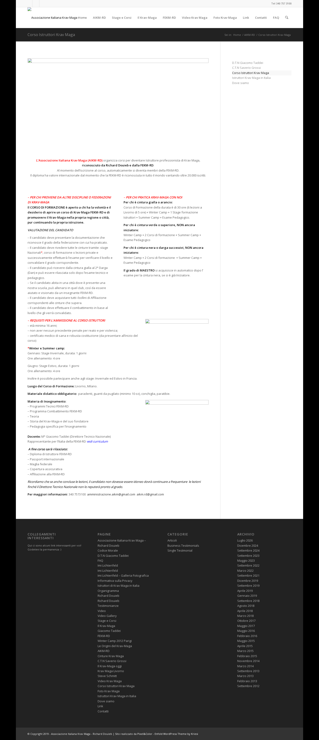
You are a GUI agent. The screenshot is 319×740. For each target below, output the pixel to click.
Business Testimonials (183, 545)
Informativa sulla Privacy (115, 581)
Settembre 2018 (248, 601)
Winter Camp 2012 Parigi (115, 641)
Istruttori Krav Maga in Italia (251, 78)
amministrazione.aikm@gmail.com (111, 494)
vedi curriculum (97, 441)
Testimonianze (108, 606)
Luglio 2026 (245, 540)
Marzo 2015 (245, 651)
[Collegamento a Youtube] (35, 3)
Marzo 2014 (245, 666)
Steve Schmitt (107, 676)
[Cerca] (286, 17)
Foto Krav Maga (109, 691)
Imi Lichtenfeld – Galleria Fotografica (123, 575)
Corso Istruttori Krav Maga (51, 34)
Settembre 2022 (248, 565)
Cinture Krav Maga (111, 656)
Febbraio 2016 (247, 636)
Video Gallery (107, 616)
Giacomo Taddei (109, 631)
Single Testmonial (179, 550)
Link (100, 706)
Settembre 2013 (248, 671)
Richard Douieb (108, 595)
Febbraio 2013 (247, 681)
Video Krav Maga (110, 681)
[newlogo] (58, 17)
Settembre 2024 (248, 550)
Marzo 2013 (245, 676)
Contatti (103, 711)
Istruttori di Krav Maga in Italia (118, 585)
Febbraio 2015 (247, 656)
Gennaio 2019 (247, 595)
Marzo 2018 (245, 616)
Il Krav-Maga (106, 626)
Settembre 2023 (248, 555)
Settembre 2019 (248, 585)
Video (102, 611)
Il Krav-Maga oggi (110, 666)
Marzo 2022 (245, 570)
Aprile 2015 (245, 646)
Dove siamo (240, 83)
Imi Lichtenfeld (108, 565)
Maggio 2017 (246, 626)
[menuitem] (82, 17)
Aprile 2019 (245, 591)
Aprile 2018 (245, 611)
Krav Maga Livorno (111, 671)
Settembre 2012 (248, 686)
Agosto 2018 (245, 606)
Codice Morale (108, 550)
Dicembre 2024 (247, 545)
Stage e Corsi (107, 621)
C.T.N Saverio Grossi (246, 68)
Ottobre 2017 (246, 621)
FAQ (100, 560)
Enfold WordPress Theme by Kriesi (176, 734)
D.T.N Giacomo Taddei (247, 63)
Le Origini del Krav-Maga (115, 646)
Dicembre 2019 (247, 581)
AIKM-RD (104, 651)
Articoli (172, 540)
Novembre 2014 (248, 661)
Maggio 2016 (246, 631)
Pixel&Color (144, 734)
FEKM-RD (104, 636)
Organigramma (108, 591)
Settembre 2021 (248, 575)
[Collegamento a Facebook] (28, 3)
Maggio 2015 (246, 641)
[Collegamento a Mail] (42, 3)
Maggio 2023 (246, 560)
